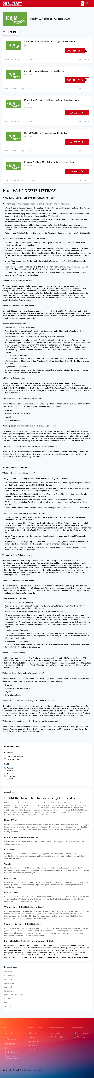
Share (25, 59)
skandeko (8, 1006)
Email (33, 59)
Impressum (10, 1043)
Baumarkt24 (9, 976)
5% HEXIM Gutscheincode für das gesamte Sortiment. (50, 41)
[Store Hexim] (15, 18)
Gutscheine (33, 1033)
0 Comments (84, 59)
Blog (7, 1048)
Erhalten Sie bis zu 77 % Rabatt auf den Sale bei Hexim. (50, 162)
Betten (7, 998)
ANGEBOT (75, 112)
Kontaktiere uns (12, 1052)
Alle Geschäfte (57, 1037)
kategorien (56, 1033)
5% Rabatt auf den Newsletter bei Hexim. (44, 70)
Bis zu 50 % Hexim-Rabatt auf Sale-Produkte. (45, 132)
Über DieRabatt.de (10, 1038)
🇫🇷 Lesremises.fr (81, 1033)
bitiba (6, 1002)
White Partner (9, 991)
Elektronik (32, 1045)
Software (32, 1049)
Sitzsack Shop (9, 979)
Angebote (32, 1037)
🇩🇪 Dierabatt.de (81, 1037)
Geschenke (33, 1041)
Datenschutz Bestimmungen (12, 1057)
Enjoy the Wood (10, 983)
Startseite (9, 1033)
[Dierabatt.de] (12, 3)
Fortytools (8, 987)
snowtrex (8, 972)
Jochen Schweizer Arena (13, 995)
